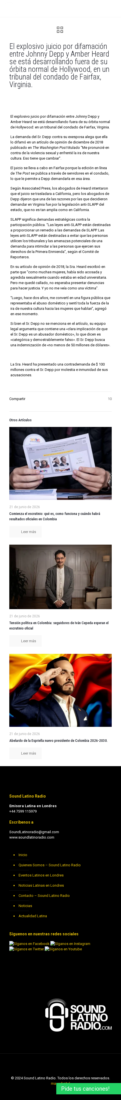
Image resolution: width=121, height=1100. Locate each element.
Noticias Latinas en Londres (41, 885)
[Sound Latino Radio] (18, 8)
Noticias (25, 906)
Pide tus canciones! (85, 1088)
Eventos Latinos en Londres (41, 875)
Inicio (23, 855)
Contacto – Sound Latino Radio (44, 895)
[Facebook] (53, 1091)
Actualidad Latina (33, 916)
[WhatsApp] (45, 1091)
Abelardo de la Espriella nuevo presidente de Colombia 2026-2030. (58, 740)
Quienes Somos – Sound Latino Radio (50, 865)
